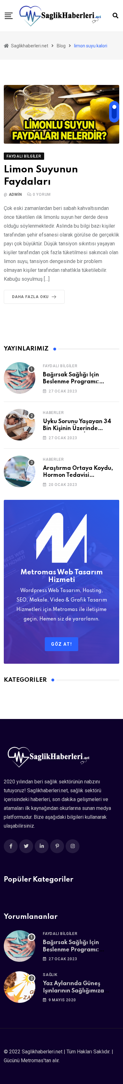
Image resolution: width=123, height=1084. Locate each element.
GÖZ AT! (61, 644)
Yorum (42, 194)
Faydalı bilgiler (60, 366)
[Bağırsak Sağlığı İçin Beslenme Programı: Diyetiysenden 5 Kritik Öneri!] (19, 378)
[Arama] (115, 15)
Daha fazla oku (30, 297)
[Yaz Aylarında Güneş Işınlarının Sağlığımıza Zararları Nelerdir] (19, 987)
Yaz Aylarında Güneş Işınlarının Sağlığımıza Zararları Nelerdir (73, 991)
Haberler (53, 412)
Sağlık (50, 975)
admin (15, 194)
